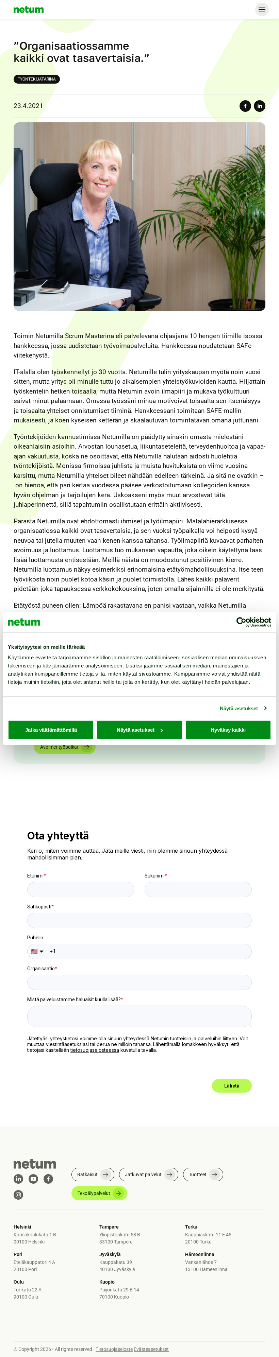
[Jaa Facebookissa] (245, 106)
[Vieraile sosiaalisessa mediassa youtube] (33, 1179)
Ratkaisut (87, 1174)
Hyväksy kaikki (228, 730)
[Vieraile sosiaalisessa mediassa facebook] (48, 1179)
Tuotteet (198, 1174)
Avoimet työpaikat (59, 747)
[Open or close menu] (262, 9)
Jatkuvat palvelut (143, 1174)
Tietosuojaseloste (114, 1349)
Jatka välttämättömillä (51, 730)
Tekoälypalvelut (94, 1193)
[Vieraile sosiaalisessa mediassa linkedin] (18, 1179)
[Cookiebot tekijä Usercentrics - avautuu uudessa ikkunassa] (241, 622)
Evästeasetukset (151, 1349)
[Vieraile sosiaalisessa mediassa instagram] (18, 1195)
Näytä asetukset (239, 708)
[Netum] (29, 9)
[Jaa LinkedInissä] (259, 106)
